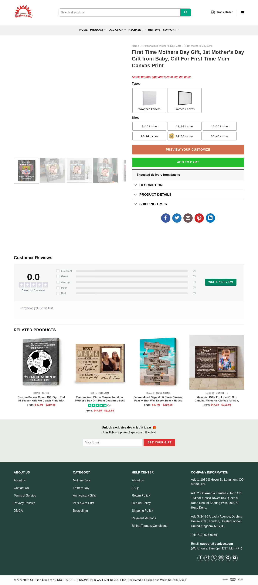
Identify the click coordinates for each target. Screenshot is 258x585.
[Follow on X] (214, 558)
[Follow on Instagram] (207, 558)
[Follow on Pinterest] (228, 558)
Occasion (116, 29)
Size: (135, 117)
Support (169, 29)
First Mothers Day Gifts (198, 45)
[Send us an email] (221, 558)
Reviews (154, 29)
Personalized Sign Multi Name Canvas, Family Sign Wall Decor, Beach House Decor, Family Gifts (158, 399)
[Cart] (242, 13)
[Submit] (185, 12)
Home (83, 29)
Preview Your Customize (188, 149)
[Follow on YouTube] (235, 558)
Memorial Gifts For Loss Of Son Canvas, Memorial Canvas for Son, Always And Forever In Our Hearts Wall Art (217, 399)
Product (97, 29)
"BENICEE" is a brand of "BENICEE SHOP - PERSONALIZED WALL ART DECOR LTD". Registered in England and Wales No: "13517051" (105, 579)
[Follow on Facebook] (200, 558)
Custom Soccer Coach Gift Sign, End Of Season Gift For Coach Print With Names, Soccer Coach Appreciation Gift (41, 399)
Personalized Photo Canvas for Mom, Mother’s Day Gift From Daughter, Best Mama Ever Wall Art (100, 399)
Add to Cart (188, 162)
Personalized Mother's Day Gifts (162, 45)
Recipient (135, 29)
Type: (136, 83)
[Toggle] (135, 185)
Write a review (220, 282)
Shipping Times (153, 204)
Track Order (224, 12)
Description (151, 185)
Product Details (155, 194)
